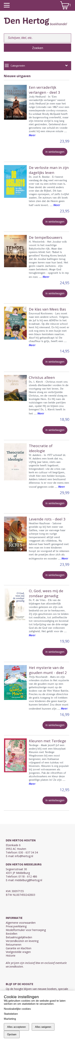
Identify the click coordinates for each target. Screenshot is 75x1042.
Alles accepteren (16, 1026)
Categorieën (18, 65)
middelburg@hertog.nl (28, 880)
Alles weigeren (43, 1026)
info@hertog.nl (24, 856)
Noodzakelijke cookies (17, 1008)
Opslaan (11, 1034)
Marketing (10, 1018)
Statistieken (11, 1013)
